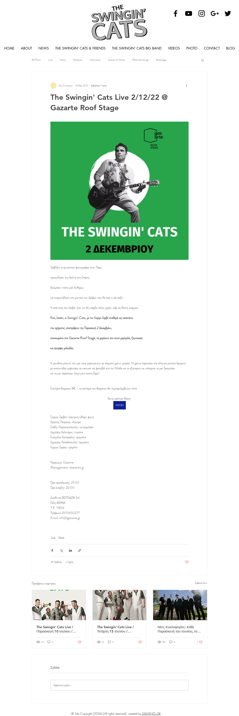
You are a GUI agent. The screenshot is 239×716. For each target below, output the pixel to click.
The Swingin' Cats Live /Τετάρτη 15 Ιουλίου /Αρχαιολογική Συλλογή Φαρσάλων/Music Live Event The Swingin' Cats (119, 629)
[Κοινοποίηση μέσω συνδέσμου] (79, 550)
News (63, 60)
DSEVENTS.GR (151, 714)
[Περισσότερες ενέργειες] (186, 85)
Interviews (95, 60)
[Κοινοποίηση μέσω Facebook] (52, 550)
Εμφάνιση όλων (201, 583)
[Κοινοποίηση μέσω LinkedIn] (70, 550)
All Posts (36, 60)
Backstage (161, 60)
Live (50, 60)
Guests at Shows (116, 60)
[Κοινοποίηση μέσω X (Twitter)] (61, 550)
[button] (202, 59)
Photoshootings (140, 60)
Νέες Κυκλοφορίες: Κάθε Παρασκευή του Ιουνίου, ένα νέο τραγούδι (178, 629)
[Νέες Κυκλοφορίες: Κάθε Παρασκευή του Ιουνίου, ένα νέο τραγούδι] (180, 605)
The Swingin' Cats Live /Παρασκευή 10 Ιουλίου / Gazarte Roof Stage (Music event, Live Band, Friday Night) (57, 629)
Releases (77, 60)
